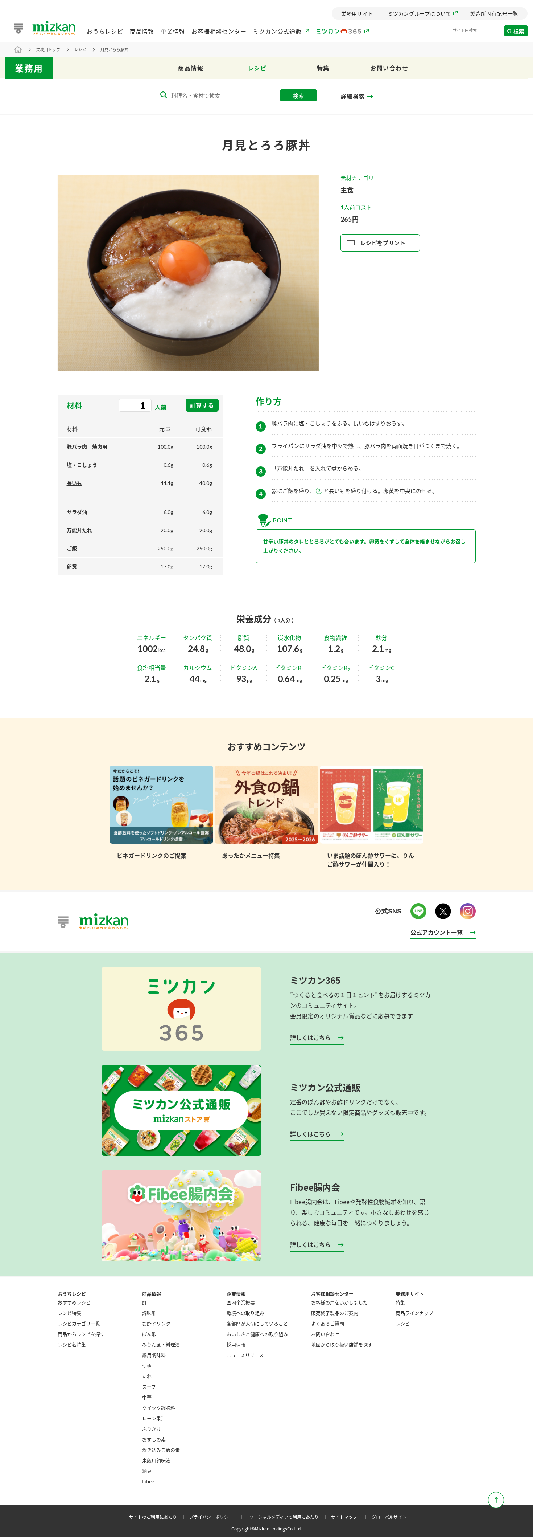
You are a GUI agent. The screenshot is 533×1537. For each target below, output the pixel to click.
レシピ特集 (69, 1312)
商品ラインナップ (414, 1312)
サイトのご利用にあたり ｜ (158, 1517)
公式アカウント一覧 (436, 932)
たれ (147, 1376)
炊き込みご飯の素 (161, 1449)
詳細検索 (352, 96)
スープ (149, 1386)
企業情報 (173, 31)
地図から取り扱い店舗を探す (341, 1344)
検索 (519, 31)
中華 (147, 1397)
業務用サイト (410, 1293)
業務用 (29, 68)
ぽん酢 (149, 1333)
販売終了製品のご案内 (334, 1312)
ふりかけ (151, 1428)
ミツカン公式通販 (277, 31)
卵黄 (72, 566)
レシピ (80, 50)
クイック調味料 (158, 1407)
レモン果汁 (154, 1418)
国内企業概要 (241, 1302)
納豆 (147, 1470)
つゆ (147, 1365)
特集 (323, 68)
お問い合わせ (389, 68)
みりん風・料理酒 (161, 1344)
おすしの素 (154, 1439)
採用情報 (236, 1344)
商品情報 (142, 31)
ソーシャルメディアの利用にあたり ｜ (289, 1517)
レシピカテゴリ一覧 (79, 1323)
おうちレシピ (105, 31)
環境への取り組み (245, 1312)
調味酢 (149, 1312)
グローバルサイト (389, 1517)
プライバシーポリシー (217, 1517)
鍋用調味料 (154, 1355)
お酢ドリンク (156, 1323)
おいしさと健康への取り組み (257, 1333)
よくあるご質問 (327, 1323)
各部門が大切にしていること (257, 1323)
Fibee (148, 1481)
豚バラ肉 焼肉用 (87, 447)
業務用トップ (48, 50)
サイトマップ (350, 1517)
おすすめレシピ (74, 1302)
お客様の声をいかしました (339, 1302)
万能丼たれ (79, 530)
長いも (74, 483)
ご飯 (72, 548)
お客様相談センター (218, 31)
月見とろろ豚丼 (114, 50)
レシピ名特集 (72, 1344)
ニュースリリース (245, 1355)
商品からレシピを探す (81, 1333)
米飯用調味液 (156, 1460)
